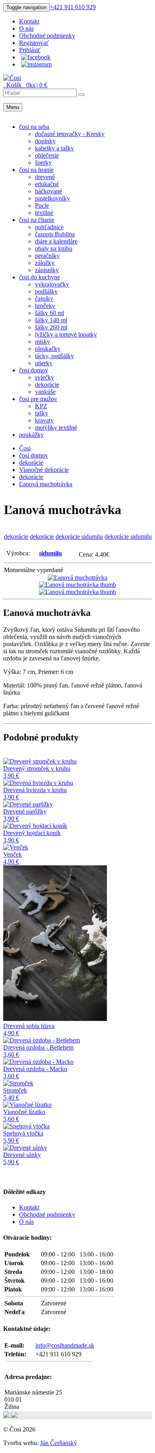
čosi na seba (34, 126)
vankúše (45, 391)
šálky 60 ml (49, 313)
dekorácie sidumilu (79, 536)
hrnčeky (45, 305)
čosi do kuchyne (39, 277)
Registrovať (34, 42)
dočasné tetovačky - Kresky (70, 133)
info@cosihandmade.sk (64, 1345)
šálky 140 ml (51, 320)
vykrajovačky (52, 284)
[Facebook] (35, 57)
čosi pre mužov (38, 398)
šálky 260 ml (51, 327)
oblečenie (47, 155)
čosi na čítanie (36, 219)
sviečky (44, 377)
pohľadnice (49, 227)
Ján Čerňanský (58, 1442)
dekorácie (47, 384)
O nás (26, 28)
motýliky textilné (56, 427)
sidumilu (50, 553)
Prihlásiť (30, 50)
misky (42, 341)
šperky (43, 162)
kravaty (44, 420)
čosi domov (33, 370)
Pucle (42, 205)
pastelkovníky (52, 198)
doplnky (45, 141)
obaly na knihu (53, 248)
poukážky (31, 434)
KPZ (41, 406)
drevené (45, 176)
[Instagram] (36, 64)
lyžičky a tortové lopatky (66, 334)
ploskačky (47, 348)
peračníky (47, 255)
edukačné (47, 184)
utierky (43, 363)
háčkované (48, 191)
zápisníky (47, 270)
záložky (44, 262)
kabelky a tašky (54, 148)
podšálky (46, 291)
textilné (44, 212)
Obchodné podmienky (47, 35)
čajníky (44, 298)
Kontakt (29, 21)
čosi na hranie (36, 169)
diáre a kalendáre (56, 241)
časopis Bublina (55, 234)
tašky (41, 413)
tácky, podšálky (54, 356)
